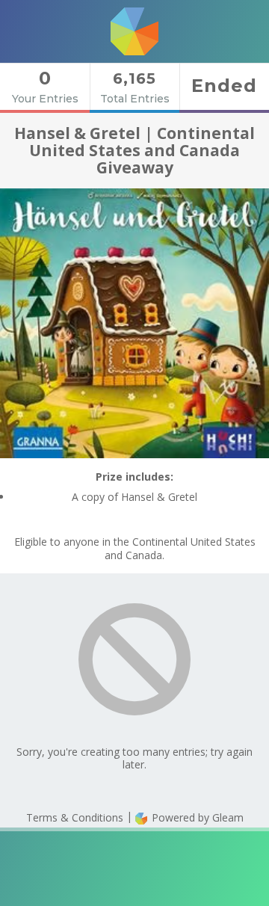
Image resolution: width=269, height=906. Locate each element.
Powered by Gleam (196, 817)
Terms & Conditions (74, 817)
